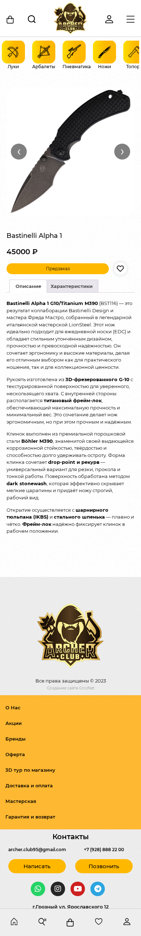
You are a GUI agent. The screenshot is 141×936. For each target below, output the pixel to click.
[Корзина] (10, 19)
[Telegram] (97, 889)
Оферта (15, 754)
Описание (28, 286)
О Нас (13, 707)
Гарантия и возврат (30, 817)
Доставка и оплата (29, 785)
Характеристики (72, 286)
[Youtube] (77, 889)
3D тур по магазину (30, 770)
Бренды (15, 739)
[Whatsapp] (38, 889)
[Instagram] (58, 889)
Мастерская (20, 801)
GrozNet (86, 688)
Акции (13, 723)
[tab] (28, 286)
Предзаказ (58, 268)
